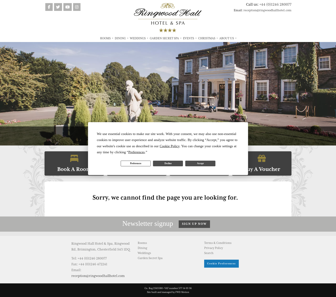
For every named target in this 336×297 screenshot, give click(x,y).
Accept (200, 163)
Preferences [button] (136, 152)
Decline (168, 163)
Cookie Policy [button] (169, 146)
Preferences (135, 163)
